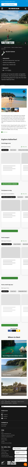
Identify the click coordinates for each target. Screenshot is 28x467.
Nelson (9, 70)
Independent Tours (22, 291)
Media (2, 448)
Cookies (3, 441)
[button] (2, 9)
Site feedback (4, 424)
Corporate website (5, 455)
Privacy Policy (4, 439)
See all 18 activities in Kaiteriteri (10, 183)
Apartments (20, 197)
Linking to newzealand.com (7, 436)
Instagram (5, 414)
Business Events (4, 453)
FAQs (2, 432)
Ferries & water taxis (6, 244)
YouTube (5, 418)
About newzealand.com (6, 433)
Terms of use (4, 438)
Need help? (3, 426)
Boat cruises (13, 150)
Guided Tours (5, 291)
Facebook (5, 416)
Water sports (5, 150)
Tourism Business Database (7, 456)
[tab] (3, 110)
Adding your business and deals (8, 435)
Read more (5, 132)
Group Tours (13, 291)
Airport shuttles (17, 244)
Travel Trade (3, 452)
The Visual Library (5, 450)
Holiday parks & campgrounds (8, 197)
